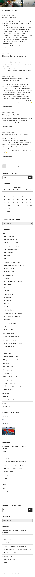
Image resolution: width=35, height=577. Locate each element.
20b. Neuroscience (9, 389)
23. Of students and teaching (10, 400)
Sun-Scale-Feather (7, 471)
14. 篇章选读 (5, 363)
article (6, 25)
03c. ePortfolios (9, 284)
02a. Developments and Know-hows (14, 265)
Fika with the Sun (7, 458)
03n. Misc (7, 319)
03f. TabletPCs (8, 294)
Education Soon (6, 455)
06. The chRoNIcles (8, 327)
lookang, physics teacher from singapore (14, 461)
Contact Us (5, 492)
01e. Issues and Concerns (11, 249)
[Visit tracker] (3, 420)
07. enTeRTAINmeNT (8, 333)
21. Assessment (6, 393)
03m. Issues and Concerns (12, 316)
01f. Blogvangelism (9, 252)
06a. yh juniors (8, 329)
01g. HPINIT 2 (8, 255)
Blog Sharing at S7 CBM (11, 115)
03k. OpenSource (9, 310)
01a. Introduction (9, 236)
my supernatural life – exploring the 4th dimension (16, 465)
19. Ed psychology (7, 380)
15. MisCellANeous (7, 366)
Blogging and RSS (9, 17)
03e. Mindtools (8, 291)
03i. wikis (7, 303)
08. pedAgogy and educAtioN (10, 336)
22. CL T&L (5, 396)
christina (4, 451)
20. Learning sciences (8, 383)
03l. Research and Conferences (13, 313)
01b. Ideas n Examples (10, 239)
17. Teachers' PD (7, 373)
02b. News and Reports (11, 268)
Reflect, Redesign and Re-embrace (12, 468)
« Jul (8, 211)
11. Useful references (8, 346)
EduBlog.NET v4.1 (13, 2)
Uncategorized (6, 406)
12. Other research (7, 350)
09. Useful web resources (9, 340)
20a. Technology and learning (12, 386)
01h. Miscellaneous (9, 259)
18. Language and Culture (9, 376)
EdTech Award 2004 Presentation (15, 135)
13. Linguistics (6, 353)
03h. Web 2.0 (8, 300)
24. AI (4, 403)
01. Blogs (5, 234)
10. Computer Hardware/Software (12, 343)
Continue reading (7, 106)
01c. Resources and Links (11, 243)
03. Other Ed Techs (7, 275)
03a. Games (7, 278)
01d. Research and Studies (11, 246)
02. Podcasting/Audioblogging (11, 262)
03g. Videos (7, 297)
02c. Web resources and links (12, 271)
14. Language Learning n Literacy (11, 360)
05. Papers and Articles (9, 323)
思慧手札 (4, 478)
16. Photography (7, 370)
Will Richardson (26, 23)
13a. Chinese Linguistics (11, 356)
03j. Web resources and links (12, 307)
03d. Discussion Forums (11, 287)
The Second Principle (8, 475)
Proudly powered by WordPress (10, 573)
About (4, 488)
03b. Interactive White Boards (13, 281)
